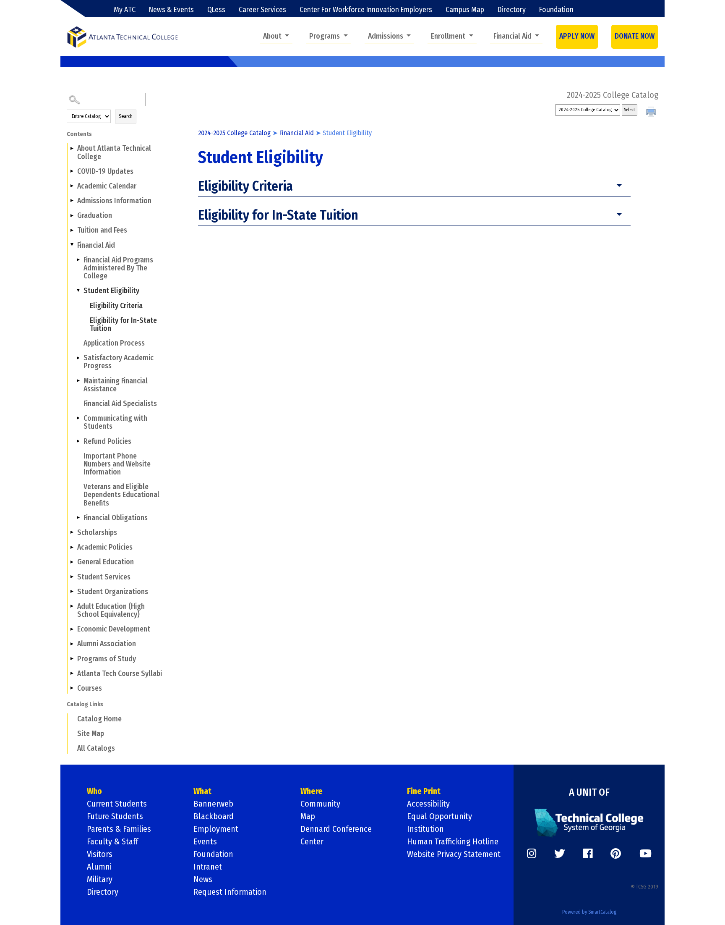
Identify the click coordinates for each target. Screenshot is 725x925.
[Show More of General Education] (72, 562)
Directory (512, 9)
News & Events (171, 9)
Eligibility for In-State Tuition (123, 324)
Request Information (229, 892)
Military (99, 879)
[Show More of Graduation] (72, 215)
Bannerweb (213, 804)
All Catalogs (96, 748)
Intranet (207, 867)
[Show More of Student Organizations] (72, 591)
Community (320, 804)
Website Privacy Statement (454, 854)
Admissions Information (114, 201)
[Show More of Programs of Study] (72, 658)
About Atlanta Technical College (114, 152)
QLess (216, 9)
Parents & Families (119, 829)
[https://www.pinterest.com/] (615, 853)
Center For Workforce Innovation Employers (366, 9)
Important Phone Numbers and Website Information (117, 464)
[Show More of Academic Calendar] (72, 186)
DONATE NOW (635, 36)
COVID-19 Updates (105, 171)
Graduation (94, 215)
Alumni (99, 867)
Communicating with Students (115, 422)
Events (205, 841)
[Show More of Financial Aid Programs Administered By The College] (78, 260)
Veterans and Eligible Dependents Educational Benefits (121, 494)
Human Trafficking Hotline (452, 841)
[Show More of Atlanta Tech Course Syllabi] (72, 673)
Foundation (556, 9)
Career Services (262, 9)
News (202, 879)
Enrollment (449, 36)
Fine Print (424, 791)
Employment (215, 829)
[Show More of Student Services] (72, 576)
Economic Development (113, 629)
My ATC (125, 9)
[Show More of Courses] (72, 688)
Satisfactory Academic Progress (118, 362)
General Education (105, 562)
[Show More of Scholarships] (72, 532)
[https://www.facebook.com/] (587, 853)
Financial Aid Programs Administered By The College (118, 268)
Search (126, 116)
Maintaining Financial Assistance (115, 385)
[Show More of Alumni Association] (72, 643)
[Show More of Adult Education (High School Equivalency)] (72, 606)
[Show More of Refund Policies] (78, 441)
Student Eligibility (111, 290)
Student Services (103, 577)
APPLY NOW (577, 36)
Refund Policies (107, 441)
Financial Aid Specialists (120, 403)
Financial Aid (513, 36)
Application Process (114, 343)
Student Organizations (112, 591)
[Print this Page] (652, 113)
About (273, 36)
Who (94, 791)
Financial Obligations (115, 518)
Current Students (117, 804)
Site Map (90, 733)
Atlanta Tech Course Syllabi (119, 673)
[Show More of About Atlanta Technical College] (72, 148)
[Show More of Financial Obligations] (78, 518)
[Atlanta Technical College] (122, 37)
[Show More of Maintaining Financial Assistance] (78, 380)
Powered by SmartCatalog (589, 912)
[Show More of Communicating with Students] (78, 418)
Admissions (386, 36)
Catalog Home (99, 719)
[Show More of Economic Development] (72, 629)
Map (307, 816)
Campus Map (465, 9)
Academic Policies (105, 547)
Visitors (99, 854)
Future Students (115, 816)
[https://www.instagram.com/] (531, 853)
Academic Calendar (106, 186)
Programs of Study (106, 659)
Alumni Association (106, 643)
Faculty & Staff (112, 841)
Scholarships (97, 532)
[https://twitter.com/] (559, 853)
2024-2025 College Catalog (234, 133)
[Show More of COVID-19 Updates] (72, 171)
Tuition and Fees (102, 230)
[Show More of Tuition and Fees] (72, 230)
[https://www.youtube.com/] (645, 853)
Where (311, 791)
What (202, 791)
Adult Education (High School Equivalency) (111, 610)
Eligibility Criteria (116, 305)
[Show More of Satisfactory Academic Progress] (78, 358)
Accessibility (428, 804)
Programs (325, 36)
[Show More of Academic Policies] (72, 547)
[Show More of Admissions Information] (72, 201)
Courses (89, 688)
